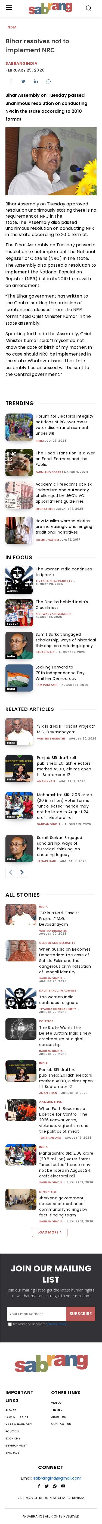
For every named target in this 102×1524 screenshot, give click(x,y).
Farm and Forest (50, 472)
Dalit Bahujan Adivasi (18, 589)
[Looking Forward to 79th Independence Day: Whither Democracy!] (19, 678)
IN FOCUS (18, 557)
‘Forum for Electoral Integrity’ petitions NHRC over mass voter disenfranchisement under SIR (65, 425)
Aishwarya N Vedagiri (54, 614)
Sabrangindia (21, 63)
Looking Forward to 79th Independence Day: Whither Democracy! (61, 672)
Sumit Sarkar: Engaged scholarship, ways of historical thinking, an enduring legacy (66, 640)
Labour (12, 624)
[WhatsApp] (48, 81)
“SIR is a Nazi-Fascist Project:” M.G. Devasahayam (66, 729)
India (12, 27)
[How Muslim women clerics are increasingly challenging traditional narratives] (19, 530)
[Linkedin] (35, 81)
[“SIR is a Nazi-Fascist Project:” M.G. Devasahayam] (19, 731)
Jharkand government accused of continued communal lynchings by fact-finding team (63, 1206)
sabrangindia (49, 824)
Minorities (48, 1192)
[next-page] (22, 872)
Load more (48, 1232)
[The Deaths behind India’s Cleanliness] (19, 613)
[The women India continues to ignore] (19, 580)
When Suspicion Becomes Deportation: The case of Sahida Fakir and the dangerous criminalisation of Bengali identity (65, 961)
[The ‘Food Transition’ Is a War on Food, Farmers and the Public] (19, 462)
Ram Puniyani (47, 685)
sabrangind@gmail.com (57, 1478)
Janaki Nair (45, 652)
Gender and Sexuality (57, 943)
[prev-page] (10, 872)
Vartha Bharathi (51, 739)
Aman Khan (46, 781)
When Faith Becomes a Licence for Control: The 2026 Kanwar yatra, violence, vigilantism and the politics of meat (64, 1120)
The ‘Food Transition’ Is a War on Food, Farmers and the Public (65, 458)
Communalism (47, 540)
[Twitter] (23, 81)
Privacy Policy (57, 1324)
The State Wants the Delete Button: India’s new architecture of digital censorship (65, 1036)
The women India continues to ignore (59, 999)
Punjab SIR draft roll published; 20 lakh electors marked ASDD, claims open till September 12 (66, 1078)
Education (45, 509)
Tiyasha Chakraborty (54, 581)
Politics (46, 1021)
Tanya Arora (50, 1138)
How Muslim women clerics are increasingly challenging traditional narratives (64, 526)
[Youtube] (63, 1486)
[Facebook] (10, 81)
